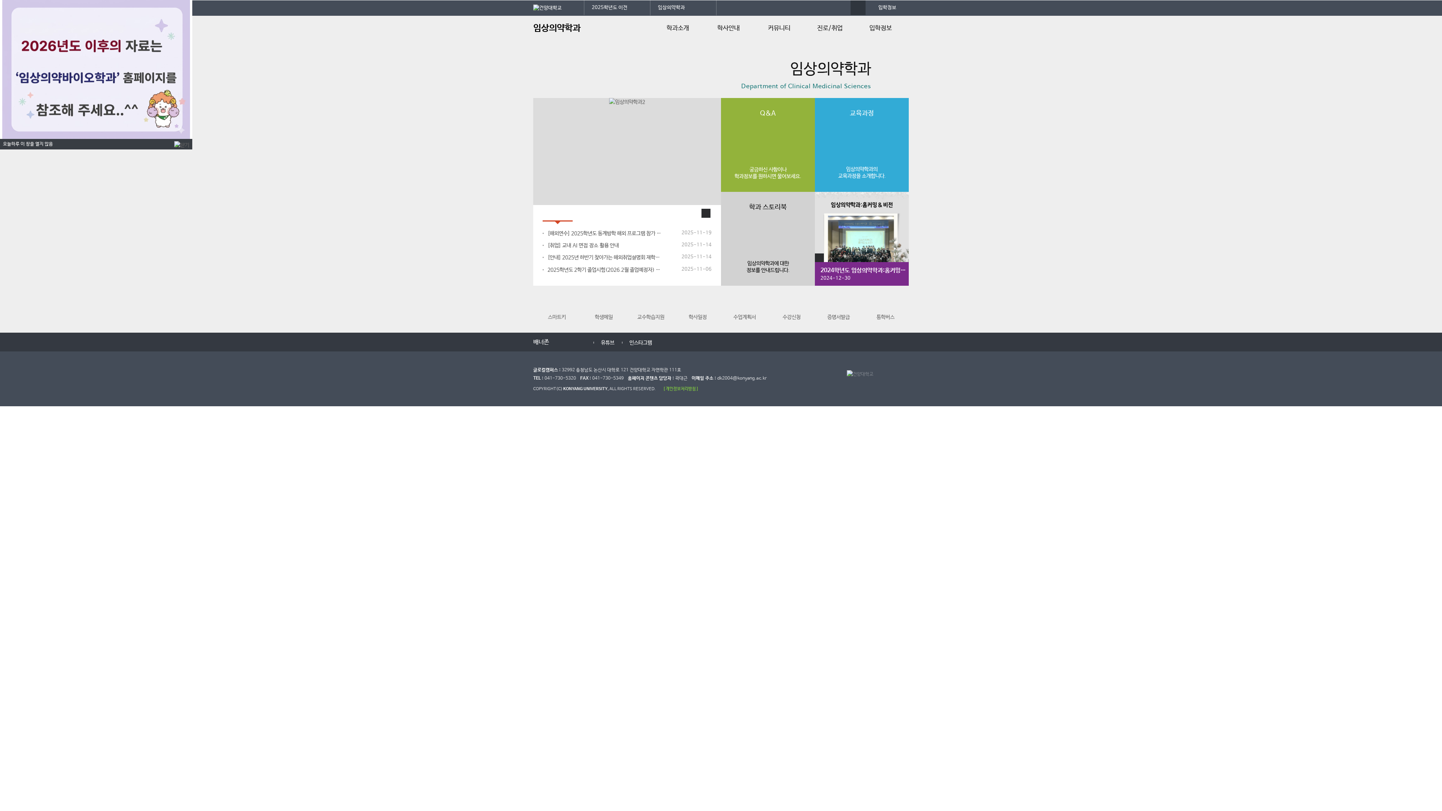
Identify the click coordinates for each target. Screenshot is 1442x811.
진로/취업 (830, 28)
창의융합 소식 (638, 213)
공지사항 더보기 (705, 213)
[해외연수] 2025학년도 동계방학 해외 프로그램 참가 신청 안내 (605, 234)
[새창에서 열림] (558, 7)
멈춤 (568, 341)
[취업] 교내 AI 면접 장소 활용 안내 (583, 246)
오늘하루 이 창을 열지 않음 (28, 144)
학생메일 (604, 317)
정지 (537, 88)
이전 (560, 341)
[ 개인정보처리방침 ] (680, 388)
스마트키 (557, 317)
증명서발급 (838, 317)
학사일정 (698, 317)
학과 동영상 (595, 213)
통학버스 (885, 317)
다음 (575, 341)
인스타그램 (632, 343)
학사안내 (728, 28)
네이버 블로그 (672, 343)
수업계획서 (744, 317)
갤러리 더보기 (819, 257)
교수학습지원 (650, 317)
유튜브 (599, 343)
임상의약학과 (671, 8)
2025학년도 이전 (609, 8)
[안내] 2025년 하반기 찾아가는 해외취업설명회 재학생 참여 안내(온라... (605, 258)
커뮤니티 (779, 28)
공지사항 (557, 213)
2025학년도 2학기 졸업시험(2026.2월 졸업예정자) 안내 (605, 270)
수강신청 (792, 317)
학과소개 (678, 28)
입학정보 (887, 8)
